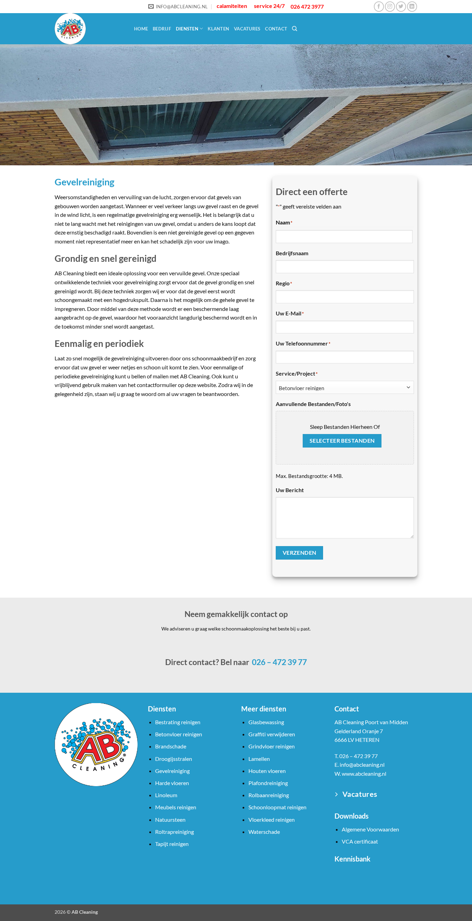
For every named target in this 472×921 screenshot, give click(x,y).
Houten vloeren (267, 770)
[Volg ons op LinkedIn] (412, 6)
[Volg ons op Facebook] (379, 6)
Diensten (187, 28)
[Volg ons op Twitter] (401, 6)
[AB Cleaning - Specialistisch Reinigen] (89, 28)
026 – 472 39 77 (279, 662)
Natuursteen (170, 819)
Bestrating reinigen (177, 722)
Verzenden (300, 553)
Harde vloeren (172, 783)
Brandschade (170, 746)
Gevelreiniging (172, 770)
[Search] (294, 28)
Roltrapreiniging (174, 831)
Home (141, 28)
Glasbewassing (266, 722)
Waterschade (264, 831)
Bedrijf (162, 28)
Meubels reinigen (175, 807)
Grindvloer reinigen (271, 746)
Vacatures (247, 28)
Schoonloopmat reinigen (277, 807)
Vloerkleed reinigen (271, 819)
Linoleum (166, 795)
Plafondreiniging (268, 783)
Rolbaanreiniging (268, 795)
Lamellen (259, 758)
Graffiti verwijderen (271, 734)
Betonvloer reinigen (178, 734)
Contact (276, 28)
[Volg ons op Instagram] (390, 6)
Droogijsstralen (173, 758)
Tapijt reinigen (172, 843)
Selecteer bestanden (342, 441)
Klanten (218, 28)
